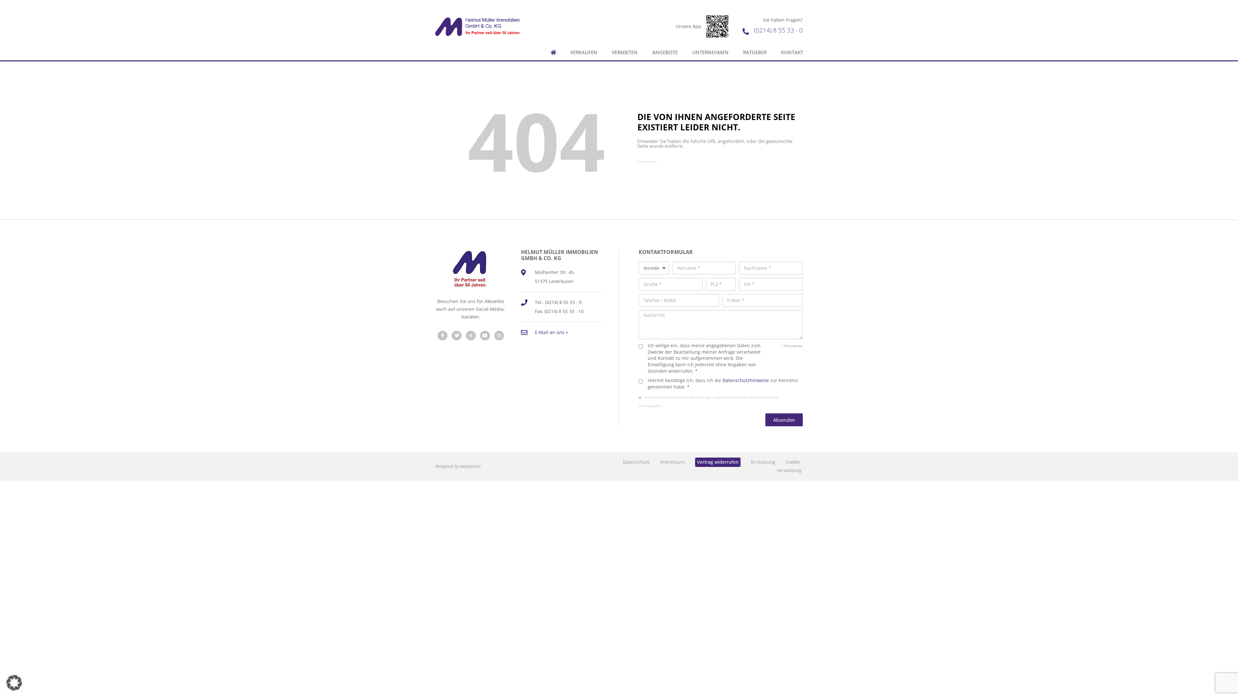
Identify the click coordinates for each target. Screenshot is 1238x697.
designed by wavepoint (458, 466)
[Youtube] (485, 336)
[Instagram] (499, 336)
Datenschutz (636, 462)
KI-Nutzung (763, 462)
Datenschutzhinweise (745, 380)
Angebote (665, 52)
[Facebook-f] (442, 336)
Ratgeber (755, 52)
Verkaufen (583, 52)
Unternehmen (710, 52)
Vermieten (625, 52)
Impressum (672, 462)
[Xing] (471, 336)
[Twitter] (457, 336)
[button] (14, 683)
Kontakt (792, 52)
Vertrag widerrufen (718, 462)
